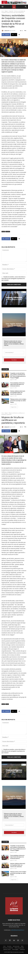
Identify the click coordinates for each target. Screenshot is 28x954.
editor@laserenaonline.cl (17, 930)
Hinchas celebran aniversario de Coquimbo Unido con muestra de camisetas (17, 392)
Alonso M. (7, 30)
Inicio (3, 11)
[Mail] (14, 940)
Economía (9, 946)
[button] (2, 7)
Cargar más (13, 407)
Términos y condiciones (8, 947)
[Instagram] (9, 940)
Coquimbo (11, 11)
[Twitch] (18, 940)
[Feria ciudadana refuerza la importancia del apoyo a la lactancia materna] (5, 384)
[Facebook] (5, 940)
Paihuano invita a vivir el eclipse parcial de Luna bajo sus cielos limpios (18, 401)
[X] (22, 940)
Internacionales (16, 946)
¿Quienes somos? (7, 949)
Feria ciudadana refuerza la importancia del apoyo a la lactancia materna (17, 384)
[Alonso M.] (3, 30)
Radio (22, 946)
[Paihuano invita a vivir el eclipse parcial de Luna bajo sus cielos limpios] (5, 401)
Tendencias (22, 949)
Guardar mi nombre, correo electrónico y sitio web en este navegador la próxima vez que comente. (13, 278)
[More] (19, 34)
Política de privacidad (19, 947)
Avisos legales (15, 949)
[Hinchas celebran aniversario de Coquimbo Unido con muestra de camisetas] (5, 393)
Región (6, 11)
